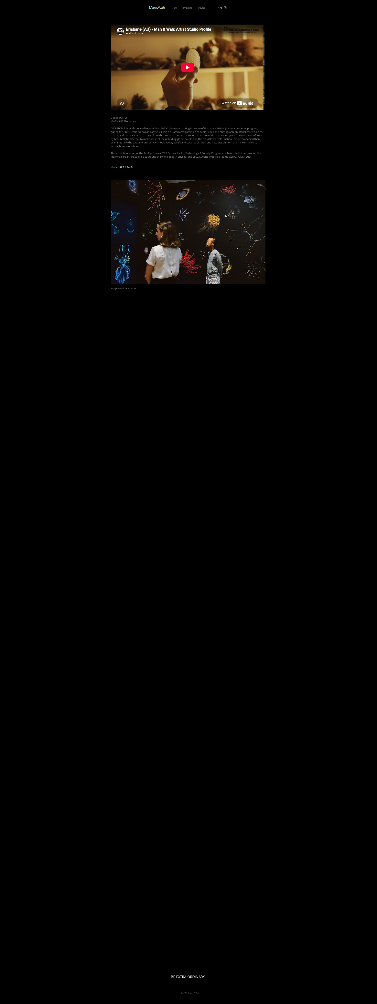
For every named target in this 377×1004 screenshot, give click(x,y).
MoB (130, 167)
